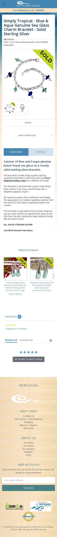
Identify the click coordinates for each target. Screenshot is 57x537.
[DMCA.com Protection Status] (14, 506)
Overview (16, 152)
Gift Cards (28, 428)
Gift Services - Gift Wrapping (28, 419)
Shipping (28, 422)
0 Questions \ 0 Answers (16, 328)
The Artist (28, 442)
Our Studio (28, 445)
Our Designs (29, 448)
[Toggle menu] (4, 4)
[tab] (11, 341)
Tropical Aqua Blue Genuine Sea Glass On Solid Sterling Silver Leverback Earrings (15, 286)
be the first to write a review (28, 359)
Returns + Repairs (28, 425)
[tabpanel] (15, 278)
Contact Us (28, 416)
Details (41, 152)
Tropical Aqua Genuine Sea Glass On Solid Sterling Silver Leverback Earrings (41, 286)
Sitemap (42, 529)
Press (28, 455)
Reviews (28, 452)
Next (53, 275)
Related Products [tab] (28, 250)
